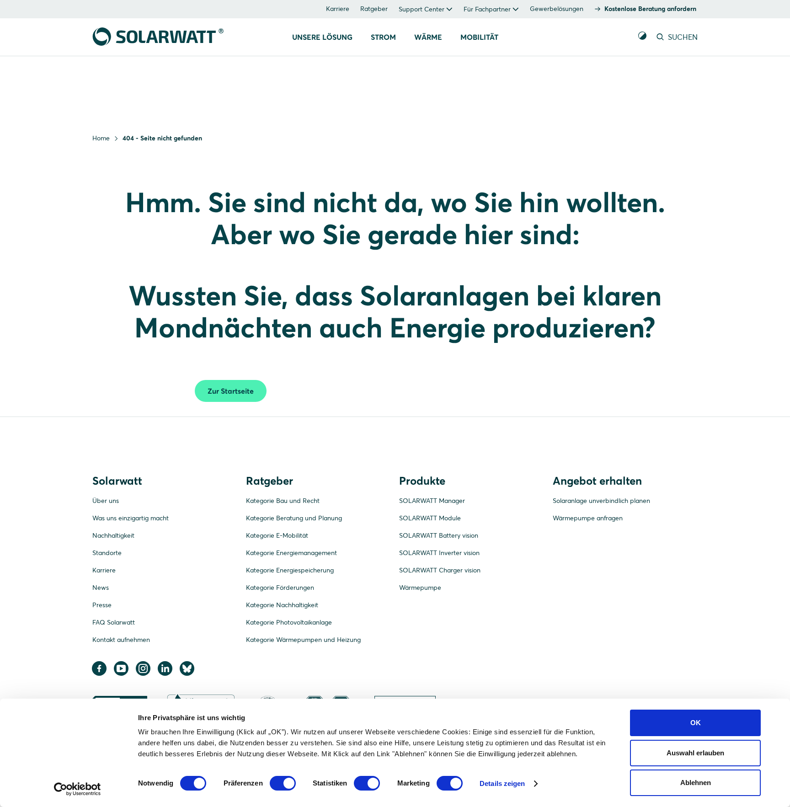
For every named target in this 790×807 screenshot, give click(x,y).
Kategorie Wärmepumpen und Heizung (303, 640)
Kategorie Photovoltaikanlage (289, 622)
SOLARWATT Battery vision (438, 535)
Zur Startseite (231, 390)
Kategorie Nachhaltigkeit (282, 605)
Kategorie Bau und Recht (283, 501)
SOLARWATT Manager (432, 501)
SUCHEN (682, 37)
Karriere (337, 9)
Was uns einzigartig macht (130, 518)
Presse (102, 605)
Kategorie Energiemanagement (291, 553)
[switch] (283, 783)
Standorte (107, 553)
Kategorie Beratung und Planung (294, 518)
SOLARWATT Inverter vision (439, 553)
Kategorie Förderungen (280, 587)
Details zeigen (502, 783)
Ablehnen (695, 782)
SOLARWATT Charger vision (439, 570)
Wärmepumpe (420, 587)
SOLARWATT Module (430, 518)
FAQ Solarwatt (113, 622)
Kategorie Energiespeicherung (290, 570)
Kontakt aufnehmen (121, 640)
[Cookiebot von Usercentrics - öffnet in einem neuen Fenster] (77, 789)
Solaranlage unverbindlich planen (601, 501)
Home (101, 138)
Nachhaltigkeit (113, 535)
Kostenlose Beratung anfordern (650, 9)
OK (695, 723)
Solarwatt (117, 480)
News (100, 587)
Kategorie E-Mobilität (277, 535)
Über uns (105, 501)
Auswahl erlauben (695, 753)
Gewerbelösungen (556, 9)
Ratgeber (374, 9)
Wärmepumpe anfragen (588, 518)
